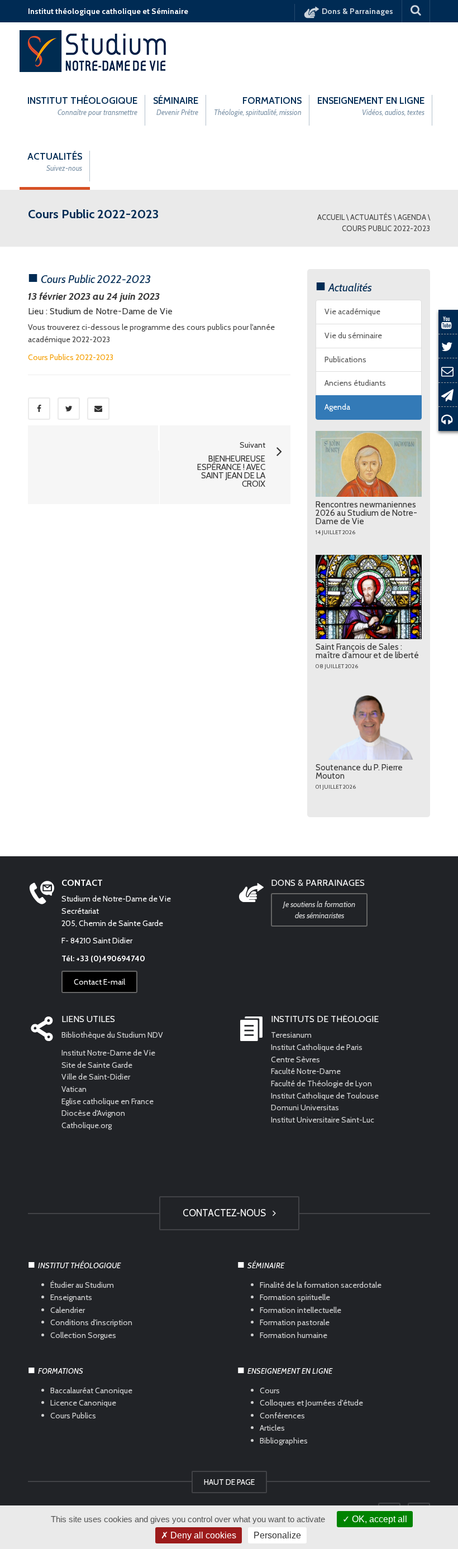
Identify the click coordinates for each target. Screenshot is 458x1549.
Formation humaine (293, 1335)
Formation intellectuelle (300, 1310)
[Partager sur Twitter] (69, 408)
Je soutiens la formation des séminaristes (319, 909)
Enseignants (71, 1297)
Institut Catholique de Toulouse (325, 1096)
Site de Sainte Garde (96, 1065)
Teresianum (291, 1035)
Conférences (282, 1416)
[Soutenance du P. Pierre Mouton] (369, 723)
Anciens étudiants (355, 383)
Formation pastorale (295, 1322)
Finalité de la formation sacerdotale (320, 1285)
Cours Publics (73, 1416)
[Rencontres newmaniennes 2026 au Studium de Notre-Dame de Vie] (369, 464)
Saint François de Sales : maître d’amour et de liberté (367, 651)
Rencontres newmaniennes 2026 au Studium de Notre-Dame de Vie (366, 513)
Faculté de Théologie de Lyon (321, 1083)
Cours (270, 1390)
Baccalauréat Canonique (91, 1390)
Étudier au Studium (82, 1285)
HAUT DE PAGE (229, 1482)
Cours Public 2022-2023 (386, 228)
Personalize (277, 1535)
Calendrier (67, 1310)
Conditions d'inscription (91, 1322)
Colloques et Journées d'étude (311, 1403)
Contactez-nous (226, 1213)
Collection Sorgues (83, 1335)
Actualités (371, 217)
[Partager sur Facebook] (39, 408)
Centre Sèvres (295, 1059)
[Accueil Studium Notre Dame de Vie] (94, 50)
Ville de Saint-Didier (96, 1077)
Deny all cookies (202, 1535)
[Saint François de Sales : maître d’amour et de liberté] (369, 597)
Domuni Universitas (305, 1107)
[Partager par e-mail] (98, 408)
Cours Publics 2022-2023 (70, 357)
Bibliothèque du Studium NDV (112, 1035)
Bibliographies (284, 1440)
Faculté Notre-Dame (306, 1071)
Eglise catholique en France (107, 1101)
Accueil (331, 217)
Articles (272, 1428)
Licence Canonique (83, 1403)
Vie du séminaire (353, 335)
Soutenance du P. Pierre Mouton (359, 771)
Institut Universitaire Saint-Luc (322, 1120)
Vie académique (352, 311)
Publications (345, 359)
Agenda (412, 217)
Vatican (74, 1089)
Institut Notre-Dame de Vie (108, 1053)
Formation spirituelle (295, 1297)
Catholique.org (87, 1125)
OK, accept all (378, 1519)
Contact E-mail (99, 982)
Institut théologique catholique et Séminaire (108, 11)
